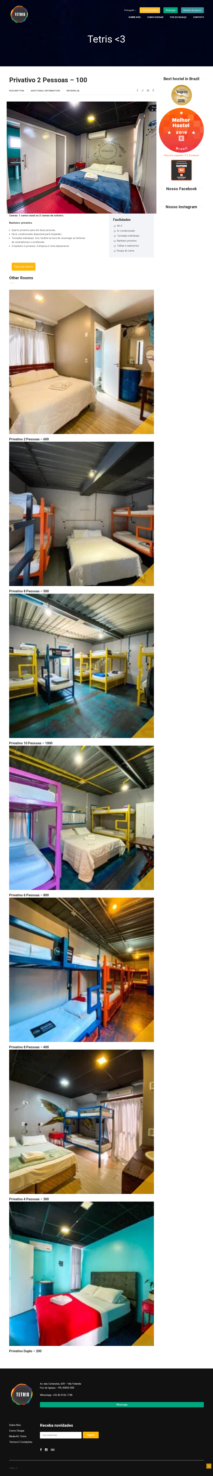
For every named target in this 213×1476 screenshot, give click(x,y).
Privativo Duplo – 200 (25, 1351)
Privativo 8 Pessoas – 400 (29, 1047)
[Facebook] (137, 90)
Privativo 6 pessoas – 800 (29, 895)
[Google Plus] (153, 90)
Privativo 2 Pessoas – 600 (29, 439)
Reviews (73, 90)
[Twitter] (142, 90)
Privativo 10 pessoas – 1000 (30, 743)
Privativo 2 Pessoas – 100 (48, 80)
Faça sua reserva (23, 266)
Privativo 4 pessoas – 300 (29, 1199)
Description (16, 90)
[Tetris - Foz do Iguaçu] (29, 15)
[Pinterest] (148, 90)
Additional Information (45, 90)
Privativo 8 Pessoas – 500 (29, 591)
